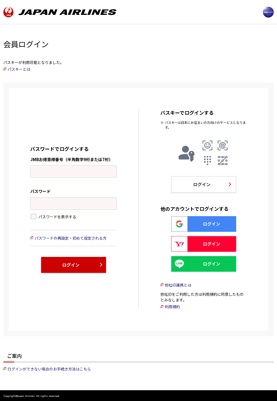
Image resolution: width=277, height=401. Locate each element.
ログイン (71, 264)
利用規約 (172, 306)
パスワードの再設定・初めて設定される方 (71, 238)
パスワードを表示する (57, 216)
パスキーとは (19, 69)
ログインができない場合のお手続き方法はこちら (49, 368)
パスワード (40, 191)
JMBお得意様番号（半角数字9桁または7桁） (71, 159)
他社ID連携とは (178, 285)
